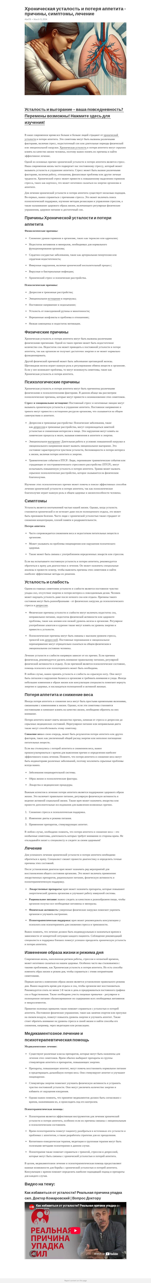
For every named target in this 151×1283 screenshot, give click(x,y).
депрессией (51, 639)
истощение (54, 298)
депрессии (42, 605)
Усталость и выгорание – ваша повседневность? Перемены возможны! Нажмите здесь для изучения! (74, 116)
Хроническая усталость (73, 147)
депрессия (39, 427)
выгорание (54, 441)
